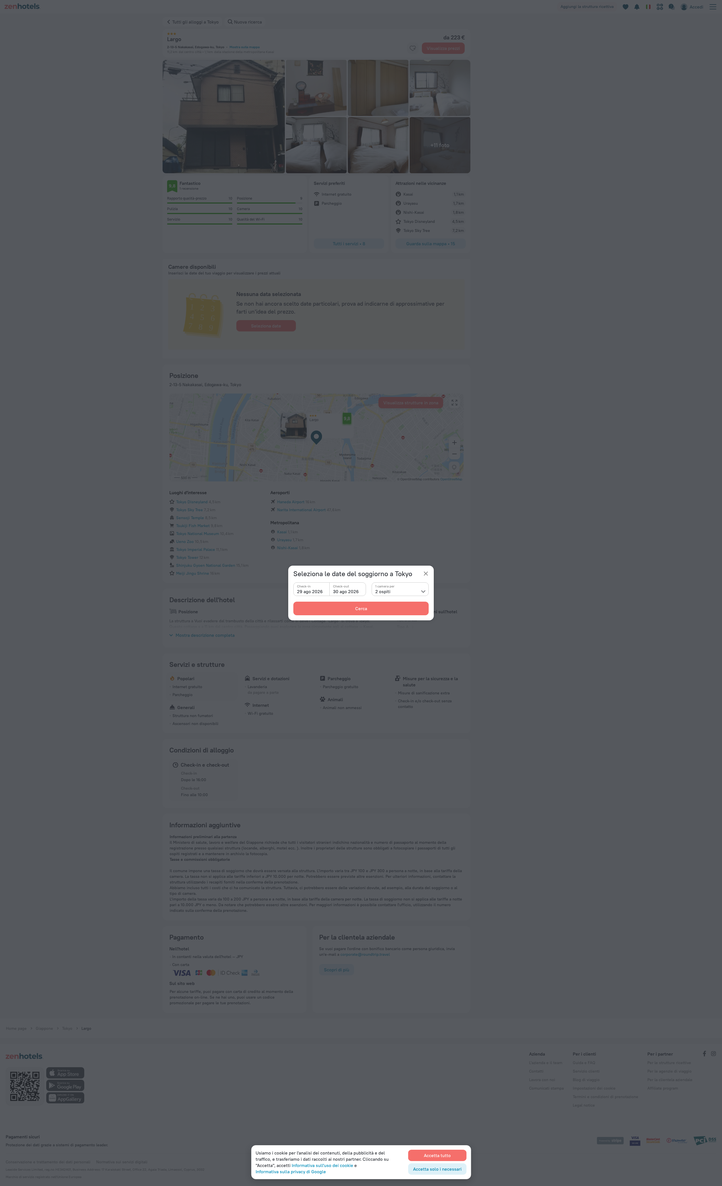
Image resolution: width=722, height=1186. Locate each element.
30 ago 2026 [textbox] (346, 591)
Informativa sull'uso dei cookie (322, 1165)
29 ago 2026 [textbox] (310, 591)
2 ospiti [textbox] (382, 591)
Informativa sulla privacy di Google (291, 1171)
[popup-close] (425, 573)
